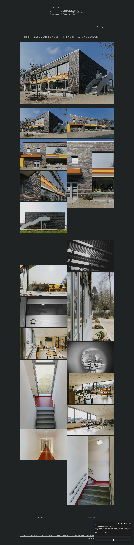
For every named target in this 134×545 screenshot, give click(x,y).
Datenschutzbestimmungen (124, 523)
